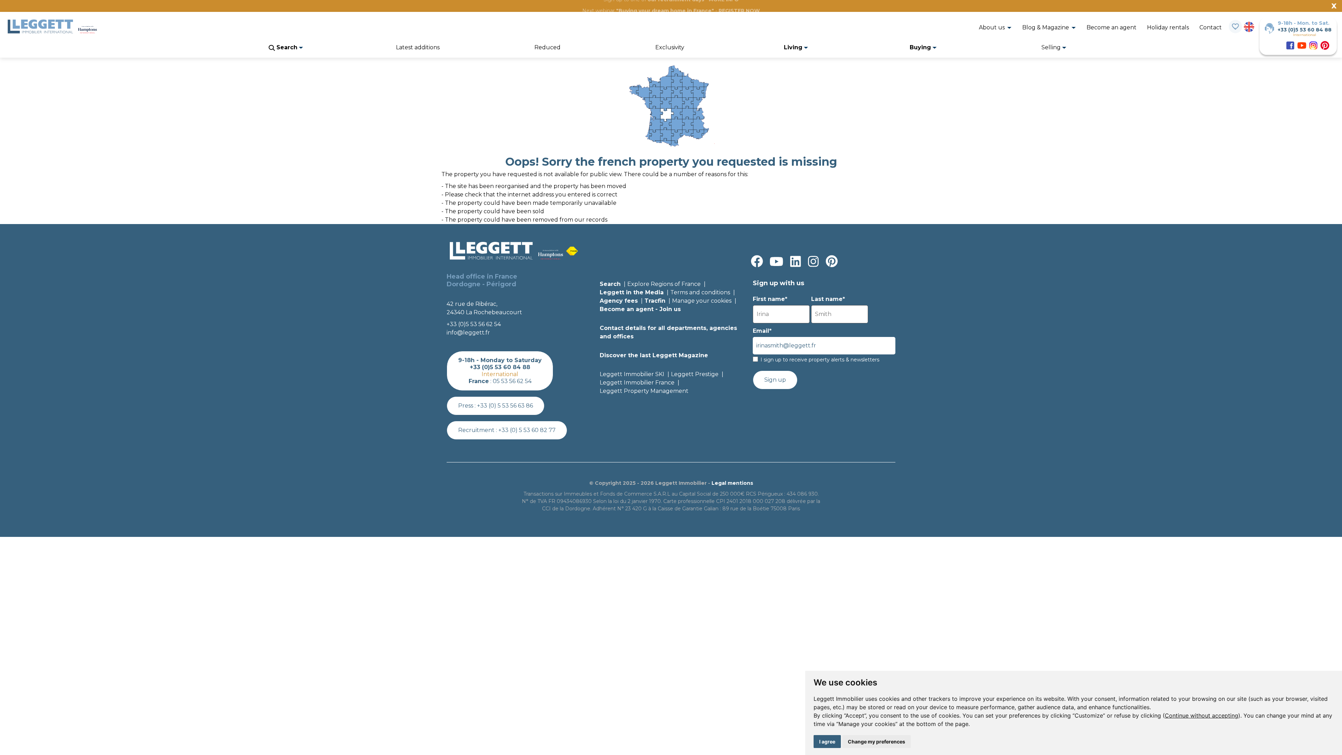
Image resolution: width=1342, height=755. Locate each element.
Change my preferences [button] (876, 742)
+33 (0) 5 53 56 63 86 (505, 405)
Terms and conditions (700, 292)
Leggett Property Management (644, 391)
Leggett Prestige (695, 374)
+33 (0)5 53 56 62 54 (474, 324)
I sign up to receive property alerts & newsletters (819, 360)
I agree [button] (827, 742)
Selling (1051, 47)
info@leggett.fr (468, 332)
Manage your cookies (701, 300)
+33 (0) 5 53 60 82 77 (527, 430)
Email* (762, 331)
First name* (770, 299)
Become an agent (1112, 27)
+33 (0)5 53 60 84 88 (1305, 29)
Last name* (828, 299)
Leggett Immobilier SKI (632, 374)
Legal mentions (732, 483)
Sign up (775, 379)
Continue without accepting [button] (1201, 715)
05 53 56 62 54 (512, 381)
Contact (1210, 27)
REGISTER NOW (739, 11)
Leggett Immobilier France (637, 382)
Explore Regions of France (664, 284)
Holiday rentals (1168, 27)
